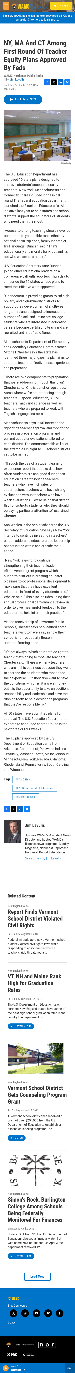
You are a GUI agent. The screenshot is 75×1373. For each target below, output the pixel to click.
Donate (62, 6)
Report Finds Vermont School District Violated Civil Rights (35, 918)
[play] (5, 1368)
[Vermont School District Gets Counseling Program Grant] (35, 1058)
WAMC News (24, 779)
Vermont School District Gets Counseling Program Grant (37, 1095)
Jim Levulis (17, 79)
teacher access (25, 796)
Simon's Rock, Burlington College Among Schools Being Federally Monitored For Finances (37, 1209)
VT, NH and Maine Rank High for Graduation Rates (34, 983)
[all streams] (70, 1368)
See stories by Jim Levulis (43, 858)
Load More (37, 1276)
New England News (18, 906)
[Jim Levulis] (12, 831)
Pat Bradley (14, 934)
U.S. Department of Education (34, 788)
